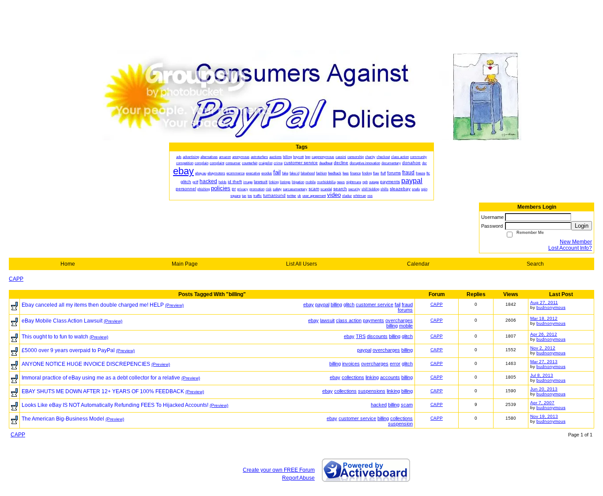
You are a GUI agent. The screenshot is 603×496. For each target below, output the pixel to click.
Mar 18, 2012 (544, 318)
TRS (361, 336)
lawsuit (327, 320)
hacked (379, 404)
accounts (390, 377)
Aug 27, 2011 (544, 302)
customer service (374, 304)
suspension (400, 423)
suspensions (371, 391)
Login (581, 225)
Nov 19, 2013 (544, 416)
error (395, 363)
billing (336, 304)
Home (67, 264)
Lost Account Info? (570, 248)
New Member (576, 242)
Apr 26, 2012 (543, 334)
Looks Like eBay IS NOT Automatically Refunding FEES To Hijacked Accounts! (115, 405)
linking (372, 377)
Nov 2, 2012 (542, 348)
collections (353, 377)
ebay (308, 304)
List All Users (301, 264)
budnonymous (550, 307)
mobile (406, 325)
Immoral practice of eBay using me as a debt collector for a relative (101, 378)
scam (407, 404)
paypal (322, 304)
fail (397, 304)
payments (373, 320)
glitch (348, 304)
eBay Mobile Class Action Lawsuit (62, 321)
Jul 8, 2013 (541, 375)
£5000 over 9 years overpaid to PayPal (68, 350)
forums (405, 309)
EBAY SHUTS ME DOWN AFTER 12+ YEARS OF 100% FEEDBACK (103, 391)
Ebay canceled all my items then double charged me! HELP (93, 305)
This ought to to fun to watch (55, 337)
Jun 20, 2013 (544, 389)
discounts (377, 336)
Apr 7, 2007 (542, 402)
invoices (351, 363)
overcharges (399, 320)
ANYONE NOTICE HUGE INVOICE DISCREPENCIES (86, 364)
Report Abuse (298, 478)
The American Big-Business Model (63, 419)
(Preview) (174, 305)
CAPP (16, 279)
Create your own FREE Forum (279, 470)
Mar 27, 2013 (544, 361)
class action (349, 320)
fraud (407, 304)
